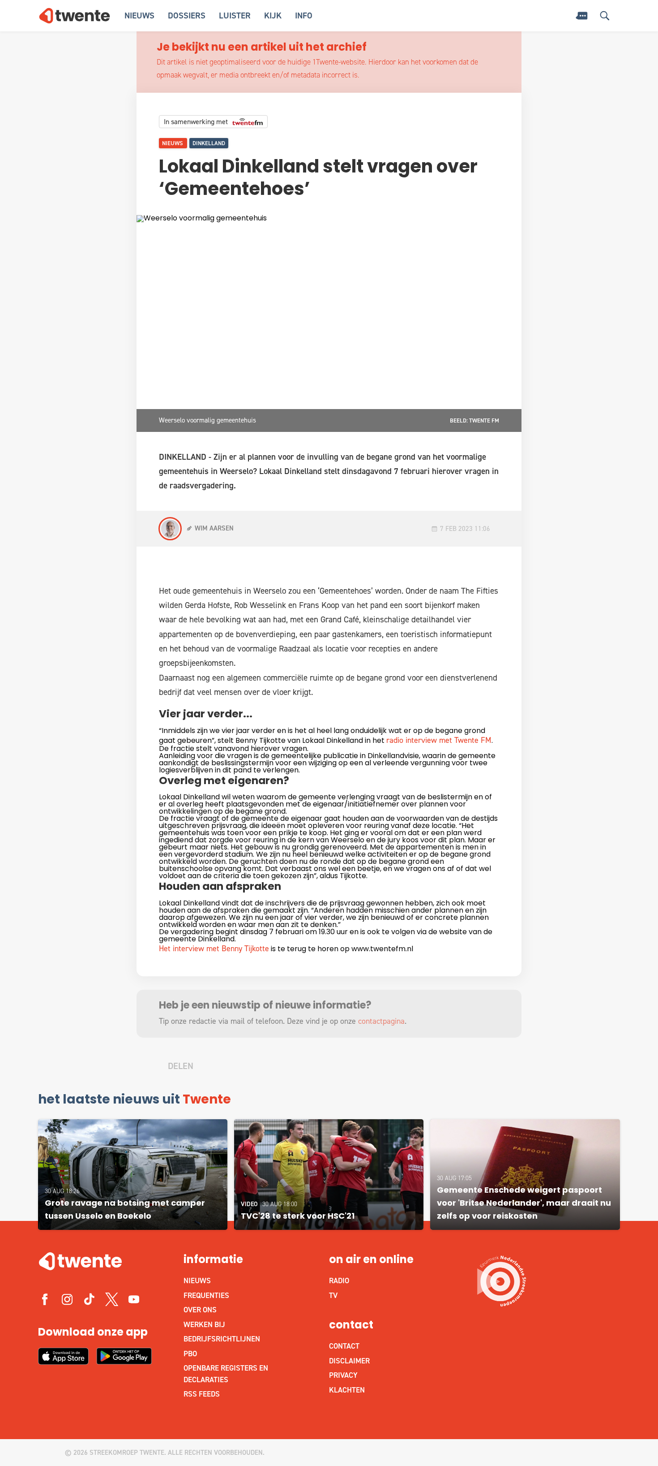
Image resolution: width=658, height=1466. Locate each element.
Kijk (273, 15)
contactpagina (381, 1021)
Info (303, 15)
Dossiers (186, 15)
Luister (235, 15)
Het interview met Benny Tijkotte (214, 948)
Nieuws (139, 15)
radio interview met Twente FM (438, 740)
